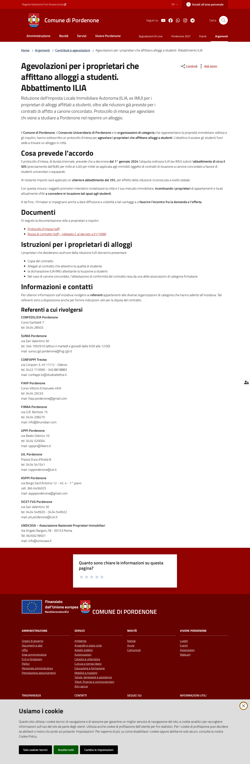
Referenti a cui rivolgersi (52, 309)
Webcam (185, 654)
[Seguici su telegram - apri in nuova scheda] (191, 20)
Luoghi (184, 641)
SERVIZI (79, 631)
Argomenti (42, 50)
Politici (26, 663)
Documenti (38, 212)
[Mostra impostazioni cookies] (246, 382)
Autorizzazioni (82, 654)
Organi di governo (32, 641)
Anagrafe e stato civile (88, 645)
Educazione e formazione (89, 668)
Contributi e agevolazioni (72, 50)
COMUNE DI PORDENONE (124, 612)
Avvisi (130, 645)
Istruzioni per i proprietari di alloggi (76, 244)
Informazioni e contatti (57, 286)
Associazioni (187, 650)
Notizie (131, 641)
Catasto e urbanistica (87, 659)
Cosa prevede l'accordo (57, 153)
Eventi (184, 645)
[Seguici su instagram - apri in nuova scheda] (183, 20)
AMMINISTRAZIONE (34, 631)
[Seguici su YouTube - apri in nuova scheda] (161, 20)
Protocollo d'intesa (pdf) (44, 228)
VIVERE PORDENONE (193, 631)
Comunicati (134, 650)
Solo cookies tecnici (35, 750)
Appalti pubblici (83, 650)
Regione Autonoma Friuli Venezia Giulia (42, 4)
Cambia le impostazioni (98, 750)
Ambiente (80, 641)
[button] (223, 20)
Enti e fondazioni (32, 659)
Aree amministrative (34, 654)
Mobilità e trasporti (85, 673)
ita (173, 4)
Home (25, 50)
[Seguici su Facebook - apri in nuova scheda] (169, 20)
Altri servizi (81, 686)
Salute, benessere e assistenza (93, 677)
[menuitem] (38, 36)
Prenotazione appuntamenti (39, 673)
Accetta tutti (66, 750)
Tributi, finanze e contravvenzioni (94, 682)
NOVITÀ (132, 631)
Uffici (25, 650)
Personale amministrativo (37, 668)
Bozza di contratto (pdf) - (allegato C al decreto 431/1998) (67, 234)
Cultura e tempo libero (87, 663)
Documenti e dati (32, 645)
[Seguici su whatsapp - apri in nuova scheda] (176, 20)
